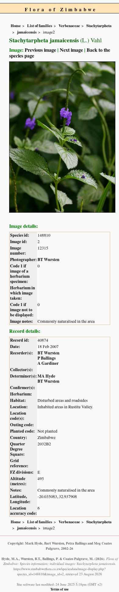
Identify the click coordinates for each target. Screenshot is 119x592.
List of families (39, 25)
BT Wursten (49, 259)
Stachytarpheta (98, 25)
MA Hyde (46, 376)
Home (16, 25)
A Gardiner (48, 363)
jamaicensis (27, 32)
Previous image (40, 49)
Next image (71, 49)
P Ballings (47, 358)
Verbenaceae (69, 25)
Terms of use (59, 589)
